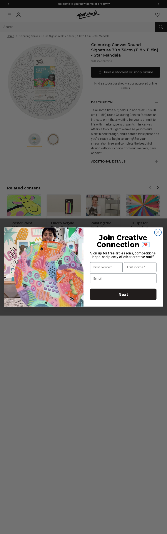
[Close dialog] (157, 232)
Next (123, 294)
